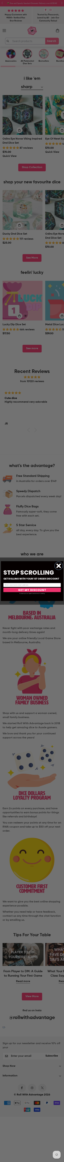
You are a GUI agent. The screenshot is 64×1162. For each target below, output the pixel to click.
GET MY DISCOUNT (32, 590)
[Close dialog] (59, 566)
